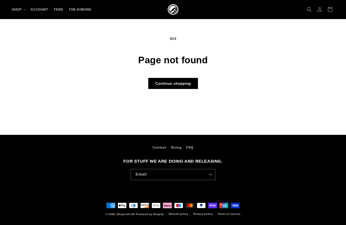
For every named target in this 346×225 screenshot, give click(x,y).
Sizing (176, 147)
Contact (159, 147)
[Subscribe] (210, 174)
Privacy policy (203, 214)
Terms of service (228, 214)
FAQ (189, 147)
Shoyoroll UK (126, 214)
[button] (18, 9)
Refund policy (178, 214)
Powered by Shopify (150, 214)
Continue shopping (173, 83)
